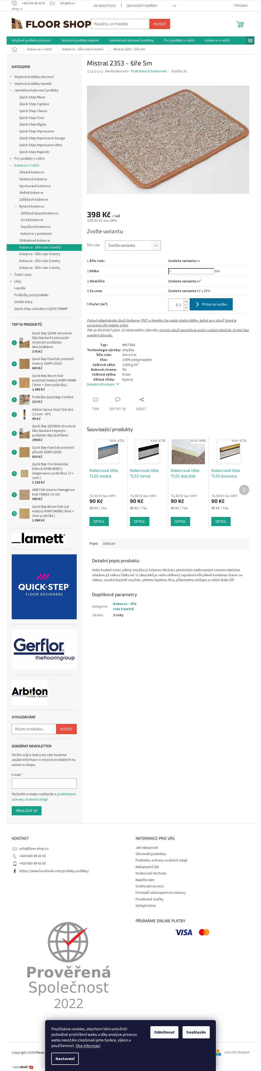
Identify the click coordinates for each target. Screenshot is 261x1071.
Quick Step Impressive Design (42, 138)
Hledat (159, 24)
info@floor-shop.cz (34, 848)
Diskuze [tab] (109, 543)
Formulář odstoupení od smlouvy (161, 892)
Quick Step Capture (34, 104)
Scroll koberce (32, 220)
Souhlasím (196, 1032)
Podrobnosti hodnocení (149, 71)
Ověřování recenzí (150, 886)
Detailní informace (100, 384)
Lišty (17, 281)
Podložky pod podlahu (31, 295)
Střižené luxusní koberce (39, 213)
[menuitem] (31, 40)
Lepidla (19, 288)
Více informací (88, 1046)
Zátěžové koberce (33, 199)
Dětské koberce (31, 172)
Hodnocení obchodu (151, 873)
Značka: (179, 71)
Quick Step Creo (31, 117)
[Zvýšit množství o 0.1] (186, 302)
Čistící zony (23, 274)
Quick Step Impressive (36, 131)
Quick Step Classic (33, 111)
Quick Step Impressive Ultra (40, 145)
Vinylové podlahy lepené (32, 83)
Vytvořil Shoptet (237, 1052)
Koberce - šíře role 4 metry (39, 254)
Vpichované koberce (35, 186)
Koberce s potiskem (36, 233)
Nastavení (65, 1059)
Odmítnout (164, 1032)
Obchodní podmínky (142, 6)
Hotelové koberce (33, 179)
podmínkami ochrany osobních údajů (44, 797)
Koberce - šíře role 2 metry (39, 267)
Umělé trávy (23, 302)
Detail (99, 521)
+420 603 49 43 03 (32, 856)
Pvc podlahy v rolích (29, 158)
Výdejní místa (146, 905)
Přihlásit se (26, 810)
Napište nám (145, 880)
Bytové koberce (31, 206)
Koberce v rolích (26, 165)
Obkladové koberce (34, 240)
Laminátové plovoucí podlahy (36, 90)
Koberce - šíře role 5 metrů (39, 247)
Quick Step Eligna (32, 124)
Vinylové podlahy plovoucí (34, 76)
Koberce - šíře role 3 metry (39, 261)
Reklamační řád (147, 867)
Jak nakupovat (104, 6)
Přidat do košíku (214, 304)
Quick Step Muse (32, 97)
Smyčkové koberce (35, 226)
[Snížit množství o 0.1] (186, 308)
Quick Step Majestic (34, 152)
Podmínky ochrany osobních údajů (161, 860)
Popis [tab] (93, 543)
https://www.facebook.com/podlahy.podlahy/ (54, 871)
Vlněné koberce (31, 192)
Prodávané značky (150, 899)
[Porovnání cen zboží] (23, 1066)
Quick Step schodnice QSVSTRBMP (41, 308)
